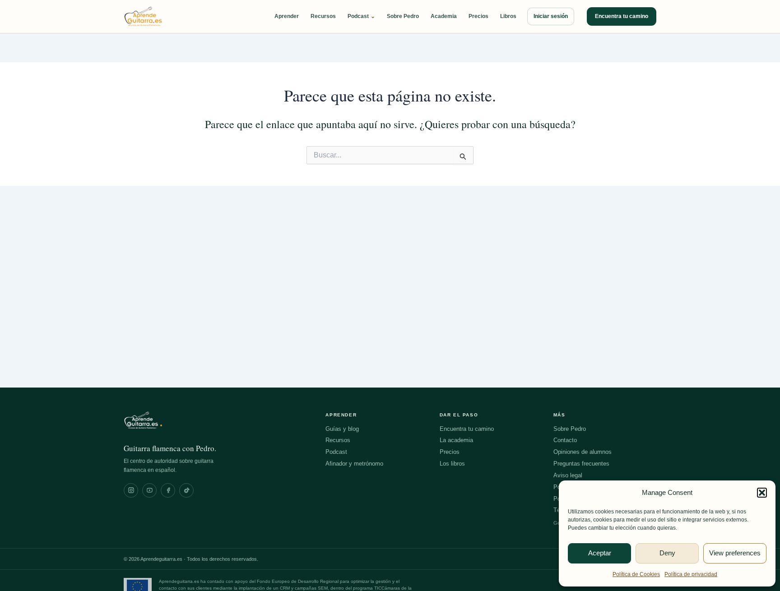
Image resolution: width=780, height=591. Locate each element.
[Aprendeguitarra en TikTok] (186, 490)
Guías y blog (342, 428)
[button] (761, 492)
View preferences (735, 553)
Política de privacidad (690, 574)
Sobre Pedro (403, 16)
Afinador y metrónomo (354, 463)
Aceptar (599, 553)
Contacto (565, 440)
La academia (456, 440)
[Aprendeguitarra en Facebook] (168, 490)
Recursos (323, 16)
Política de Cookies (636, 574)
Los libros (452, 463)
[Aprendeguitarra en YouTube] (149, 490)
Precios (478, 16)
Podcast (361, 16)
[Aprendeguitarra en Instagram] (131, 490)
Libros (508, 16)
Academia (444, 16)
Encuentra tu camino (621, 16)
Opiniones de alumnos (582, 451)
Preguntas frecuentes (581, 463)
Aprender (286, 16)
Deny (667, 553)
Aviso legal (567, 475)
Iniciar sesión (551, 16)
